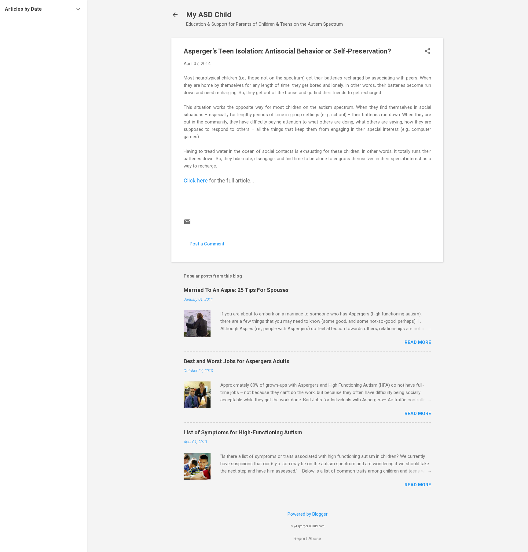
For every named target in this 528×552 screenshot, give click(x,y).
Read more (418, 342)
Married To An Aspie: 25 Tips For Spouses (236, 290)
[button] (427, 51)
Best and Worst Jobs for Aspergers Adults (236, 361)
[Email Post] (187, 224)
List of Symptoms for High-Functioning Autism (243, 432)
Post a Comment (207, 244)
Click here (196, 180)
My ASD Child (208, 14)
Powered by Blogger (308, 514)
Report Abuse (307, 538)
